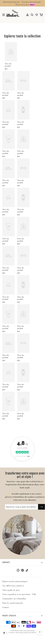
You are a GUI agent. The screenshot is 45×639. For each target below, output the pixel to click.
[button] (5, 633)
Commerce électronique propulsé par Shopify (22, 632)
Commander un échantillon (14, 598)
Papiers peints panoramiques (15, 581)
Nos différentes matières (13, 585)
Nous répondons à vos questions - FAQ (19, 594)
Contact (6, 562)
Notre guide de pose (11, 590)
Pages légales (9, 616)
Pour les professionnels (12, 603)
